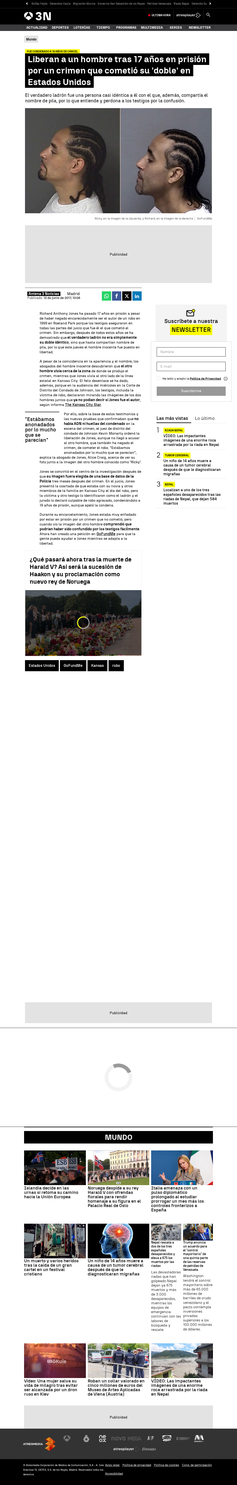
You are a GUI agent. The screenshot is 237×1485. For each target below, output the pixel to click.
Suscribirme (191, 391)
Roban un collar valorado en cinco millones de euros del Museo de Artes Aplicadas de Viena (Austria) (116, 1387)
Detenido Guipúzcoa (204, 3)
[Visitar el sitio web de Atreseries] (151, 1438)
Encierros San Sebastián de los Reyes (121, 3)
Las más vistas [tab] (172, 418)
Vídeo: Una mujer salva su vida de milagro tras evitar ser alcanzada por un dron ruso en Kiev (51, 1387)
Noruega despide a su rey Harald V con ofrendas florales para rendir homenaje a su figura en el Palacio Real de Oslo (114, 1197)
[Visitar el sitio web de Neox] (102, 1438)
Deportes (60, 28)
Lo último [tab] (205, 418)
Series (176, 28)
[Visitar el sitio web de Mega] (135, 1438)
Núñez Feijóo (39, 3)
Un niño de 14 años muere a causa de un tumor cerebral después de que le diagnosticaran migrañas (192, 467)
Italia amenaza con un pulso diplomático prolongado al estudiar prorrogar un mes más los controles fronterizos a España (177, 1199)
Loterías (82, 28)
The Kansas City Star (83, 405)
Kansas (97, 665)
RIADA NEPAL (174, 430)
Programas (126, 28)
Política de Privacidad (205, 378)
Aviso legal (112, 1465)
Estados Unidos (42, 665)
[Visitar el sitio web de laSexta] (86, 1438)
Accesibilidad (114, 1473)
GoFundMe (106, 534)
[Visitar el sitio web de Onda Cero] (167, 1438)
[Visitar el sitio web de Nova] (118, 1438)
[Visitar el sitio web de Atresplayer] (126, 1449)
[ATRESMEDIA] (39, 1444)
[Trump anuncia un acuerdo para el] (198, 1232)
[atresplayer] (188, 15)
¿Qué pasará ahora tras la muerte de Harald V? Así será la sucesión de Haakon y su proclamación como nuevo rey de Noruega (80, 570)
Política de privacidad (136, 1465)
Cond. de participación (197, 1465)
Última (161, 15)
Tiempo (103, 28)
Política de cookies (166, 1465)
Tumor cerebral (177, 455)
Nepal (169, 484)
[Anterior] (26, 4)
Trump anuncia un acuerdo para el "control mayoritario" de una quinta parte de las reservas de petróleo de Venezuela (195, 1256)
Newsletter (200, 28)
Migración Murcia (84, 3)
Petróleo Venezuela (159, 3)
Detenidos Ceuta (60, 3)
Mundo (118, 1137)
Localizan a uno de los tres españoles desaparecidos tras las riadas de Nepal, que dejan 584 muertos (192, 497)
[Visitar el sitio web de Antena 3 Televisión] (70, 1438)
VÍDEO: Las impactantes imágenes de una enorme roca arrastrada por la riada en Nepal (191, 440)
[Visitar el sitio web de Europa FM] (183, 1438)
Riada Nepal (181, 3)
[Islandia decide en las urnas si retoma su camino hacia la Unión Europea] (55, 1167)
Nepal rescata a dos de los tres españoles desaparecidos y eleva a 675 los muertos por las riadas (163, 1254)
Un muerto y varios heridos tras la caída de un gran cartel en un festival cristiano (51, 1267)
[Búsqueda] (208, 15)
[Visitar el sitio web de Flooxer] (149, 1449)
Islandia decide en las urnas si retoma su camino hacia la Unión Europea (51, 1192)
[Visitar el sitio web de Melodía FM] (199, 1438)
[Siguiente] (210, 4)
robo (116, 665)
